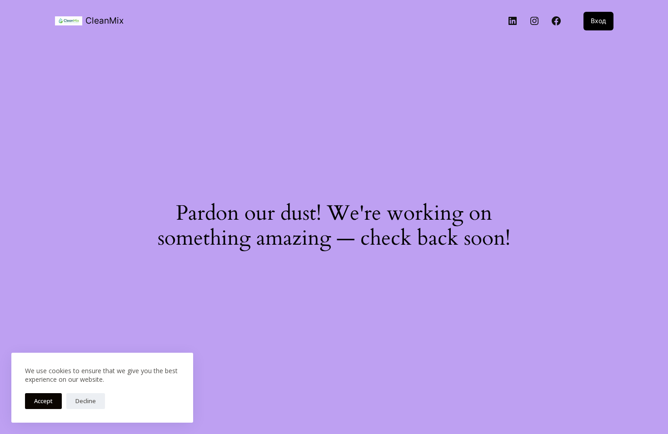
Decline (85, 401)
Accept (43, 401)
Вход (598, 21)
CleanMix (104, 20)
